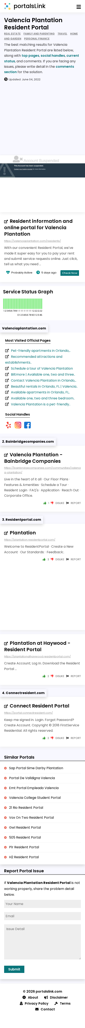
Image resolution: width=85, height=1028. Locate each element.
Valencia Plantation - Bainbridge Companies (33, 457)
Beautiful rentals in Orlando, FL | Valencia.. (44, 386)
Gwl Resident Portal (25, 827)
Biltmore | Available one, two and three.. (43, 374)
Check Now (69, 273)
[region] (42, 118)
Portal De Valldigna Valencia (32, 778)
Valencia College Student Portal (35, 797)
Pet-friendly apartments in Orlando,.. (41, 350)
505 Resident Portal (25, 837)
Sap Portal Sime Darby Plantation (36, 768)
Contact (48, 1009)
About (33, 997)
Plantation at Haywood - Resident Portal (37, 646)
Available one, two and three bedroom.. (43, 398)
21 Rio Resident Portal (26, 807)
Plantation (23, 532)
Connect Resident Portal (39, 706)
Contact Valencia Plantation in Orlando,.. (43, 380)
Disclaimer (59, 997)
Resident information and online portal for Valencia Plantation (38, 227)
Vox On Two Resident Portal (31, 817)
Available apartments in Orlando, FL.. (40, 392)
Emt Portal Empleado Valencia (34, 788)
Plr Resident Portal (24, 847)
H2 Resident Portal (24, 857)
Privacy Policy (36, 1003)
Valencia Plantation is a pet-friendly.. (40, 404)
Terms (65, 1003)
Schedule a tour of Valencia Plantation (42, 368)
